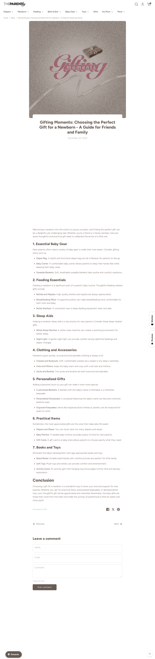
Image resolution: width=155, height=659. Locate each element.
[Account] (142, 4)
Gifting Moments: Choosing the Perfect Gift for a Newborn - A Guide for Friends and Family (50, 18)
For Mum (106, 11)
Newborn (22, 11)
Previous (40, 524)
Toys (84, 11)
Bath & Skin (53, 11)
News (13, 18)
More (120, 11)
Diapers (7, 11)
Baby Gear (70, 11)
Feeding (37, 11)
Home (6, 18)
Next (116, 524)
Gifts (95, 11)
